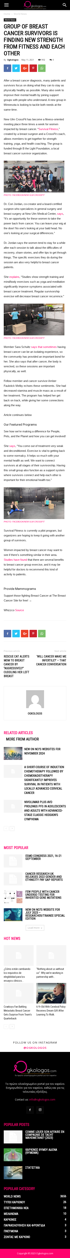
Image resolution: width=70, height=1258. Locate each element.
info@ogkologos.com (42, 1099)
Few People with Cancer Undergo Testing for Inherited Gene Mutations (43, 894)
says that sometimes (44, 346)
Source (19, 610)
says (60, 213)
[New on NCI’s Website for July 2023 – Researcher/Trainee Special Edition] (13, 914)
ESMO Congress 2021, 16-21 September (43, 857)
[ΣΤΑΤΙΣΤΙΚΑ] (13, 1172)
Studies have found (15, 559)
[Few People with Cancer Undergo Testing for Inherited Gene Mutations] (13, 896)
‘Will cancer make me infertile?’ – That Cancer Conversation (51, 660)
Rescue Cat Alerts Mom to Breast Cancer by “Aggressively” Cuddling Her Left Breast (16, 666)
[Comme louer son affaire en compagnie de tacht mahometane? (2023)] (13, 1136)
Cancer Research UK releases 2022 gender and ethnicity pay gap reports (44, 877)
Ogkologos (12, 59)
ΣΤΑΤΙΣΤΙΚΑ (32, 1167)
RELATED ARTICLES (18, 733)
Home (7, 14)
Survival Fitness (48, 129)
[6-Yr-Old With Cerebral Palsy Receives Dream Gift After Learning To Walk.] (51, 993)
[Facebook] (30, 1110)
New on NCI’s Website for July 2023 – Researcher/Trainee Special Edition (45, 914)
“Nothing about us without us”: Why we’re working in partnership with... (50, 972)
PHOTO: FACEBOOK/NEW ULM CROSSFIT (24, 195)
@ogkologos (35, 1047)
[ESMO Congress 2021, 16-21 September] (13, 861)
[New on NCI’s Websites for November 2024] (13, 753)
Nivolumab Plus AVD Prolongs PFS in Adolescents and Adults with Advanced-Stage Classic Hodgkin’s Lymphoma (45, 810)
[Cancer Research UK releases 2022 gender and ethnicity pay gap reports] (13, 878)
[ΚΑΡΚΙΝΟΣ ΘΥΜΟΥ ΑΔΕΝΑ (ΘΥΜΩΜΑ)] (13, 1154)
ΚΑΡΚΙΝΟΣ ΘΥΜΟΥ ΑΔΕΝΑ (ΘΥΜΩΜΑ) (41, 1151)
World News (20, 14)
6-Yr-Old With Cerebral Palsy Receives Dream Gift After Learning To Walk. (51, 1010)
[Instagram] (40, 1110)
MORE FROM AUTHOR (22, 739)
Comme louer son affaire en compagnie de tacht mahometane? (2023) (44, 1135)
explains (14, 276)
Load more (34, 927)
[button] (65, 5)
